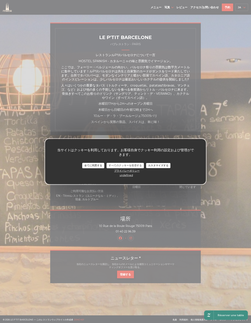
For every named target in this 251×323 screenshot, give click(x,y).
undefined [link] (126, 175)
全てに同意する (93, 165)
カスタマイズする (158, 165)
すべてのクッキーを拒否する (125, 165)
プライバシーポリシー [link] (127, 170)
